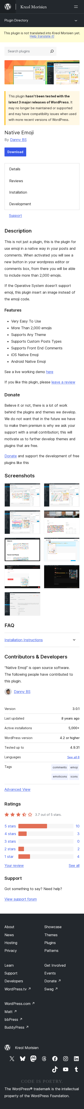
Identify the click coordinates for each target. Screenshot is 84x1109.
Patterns (51, 950)
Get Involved (55, 965)
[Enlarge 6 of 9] (73, 543)
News (9, 935)
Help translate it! (42, 36)
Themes (51, 935)
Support (15, 215)
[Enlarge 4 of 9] (73, 516)
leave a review (63, 382)
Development (20, 204)
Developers (13, 981)
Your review (14, 865)
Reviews (16, 181)
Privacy (10, 950)
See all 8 (73, 757)
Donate (10, 456)
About (9, 927)
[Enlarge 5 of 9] (34, 543)
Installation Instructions (23, 640)
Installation (18, 192)
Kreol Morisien (27, 1047)
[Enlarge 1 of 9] (34, 489)
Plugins (50, 942)
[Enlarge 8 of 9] (73, 571)
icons (74, 776)
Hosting (10, 942)
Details (14, 169)
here (49, 372)
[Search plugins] (51, 51)
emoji (74, 767)
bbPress (13, 1019)
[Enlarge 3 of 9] (34, 516)
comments (60, 767)
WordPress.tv (17, 989)
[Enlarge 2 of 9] (73, 489)
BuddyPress (16, 1027)
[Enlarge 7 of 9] (34, 571)
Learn (9, 965)
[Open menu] (77, 6)
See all (74, 865)
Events (50, 973)
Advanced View (17, 789)
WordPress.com (19, 1003)
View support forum (20, 899)
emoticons (60, 776)
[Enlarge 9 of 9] (34, 598)
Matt (10, 1011)
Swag (51, 989)
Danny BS (18, 139)
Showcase (53, 927)
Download (15, 152)
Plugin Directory (16, 20)
